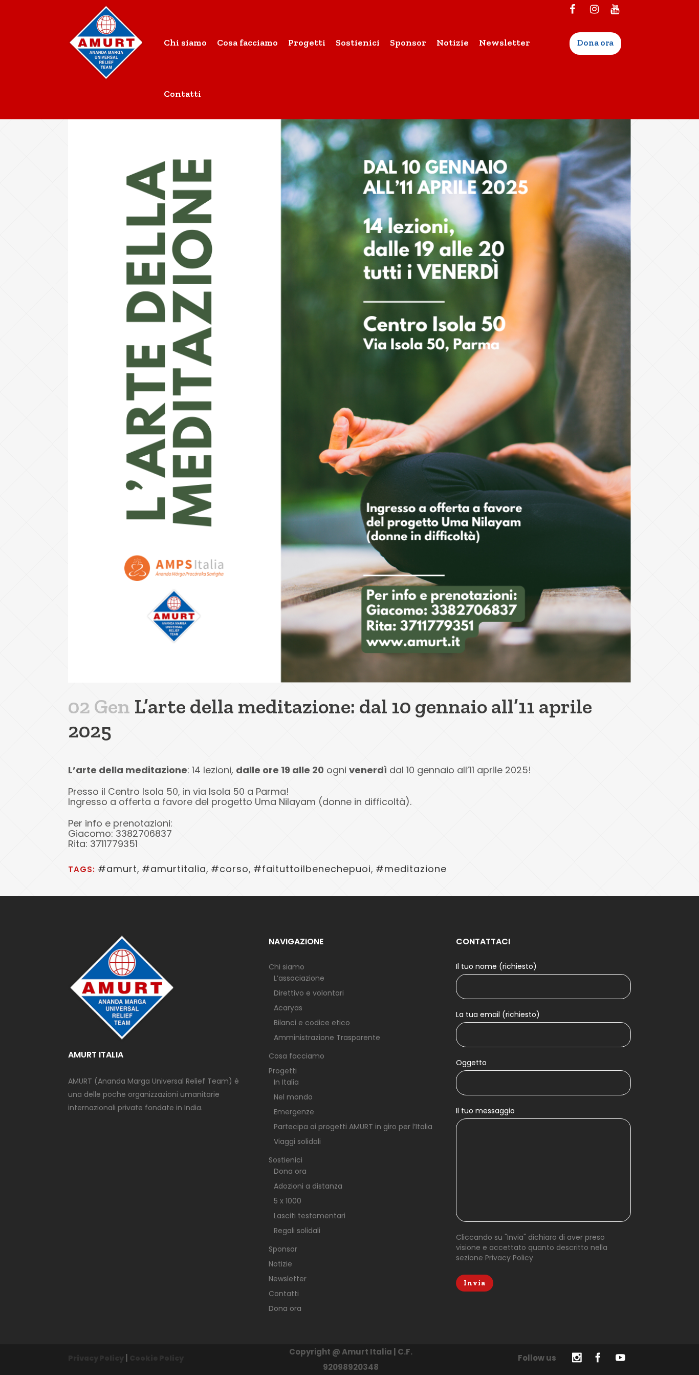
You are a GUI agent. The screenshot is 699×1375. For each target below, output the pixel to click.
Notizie (280, 1264)
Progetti (283, 1071)
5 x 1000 (287, 1201)
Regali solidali (297, 1230)
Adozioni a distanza (308, 1186)
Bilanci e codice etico (312, 1023)
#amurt (117, 868)
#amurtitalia (174, 868)
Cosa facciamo (296, 1056)
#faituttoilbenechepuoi (312, 868)
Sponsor (283, 1249)
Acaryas (288, 1008)
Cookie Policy (156, 1358)
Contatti (284, 1293)
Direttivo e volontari (309, 993)
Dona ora (290, 1171)
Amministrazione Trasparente (327, 1037)
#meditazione (411, 868)
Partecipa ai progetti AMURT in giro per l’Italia (353, 1127)
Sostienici (285, 1160)
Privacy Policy (509, 1258)
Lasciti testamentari (309, 1216)
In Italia (286, 1082)
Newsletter (288, 1279)
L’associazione (299, 978)
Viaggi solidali (297, 1141)
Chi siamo (286, 967)
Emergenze (294, 1112)
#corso (230, 868)
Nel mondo (293, 1097)
